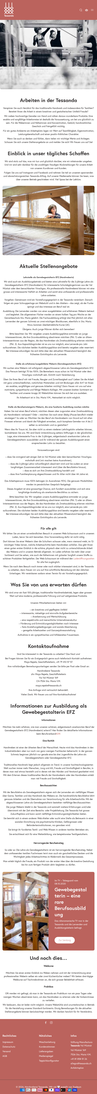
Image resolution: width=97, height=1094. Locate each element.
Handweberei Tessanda (36, 1086)
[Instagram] (51, 1022)
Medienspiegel (46, 1056)
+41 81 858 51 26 (79, 1058)
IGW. (58, 733)
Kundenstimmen (47, 1046)
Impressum (8, 1042)
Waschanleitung (47, 1042)
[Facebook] (45, 1022)
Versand (6, 1051)
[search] (81, 9)
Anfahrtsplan (77, 1067)
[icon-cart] (86, 9)
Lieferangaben (46, 1051)
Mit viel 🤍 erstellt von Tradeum (65, 1086)
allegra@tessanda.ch (81, 1063)
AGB (5, 1056)
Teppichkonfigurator (49, 1060)
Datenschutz (9, 1046)
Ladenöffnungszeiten (84, 558)
